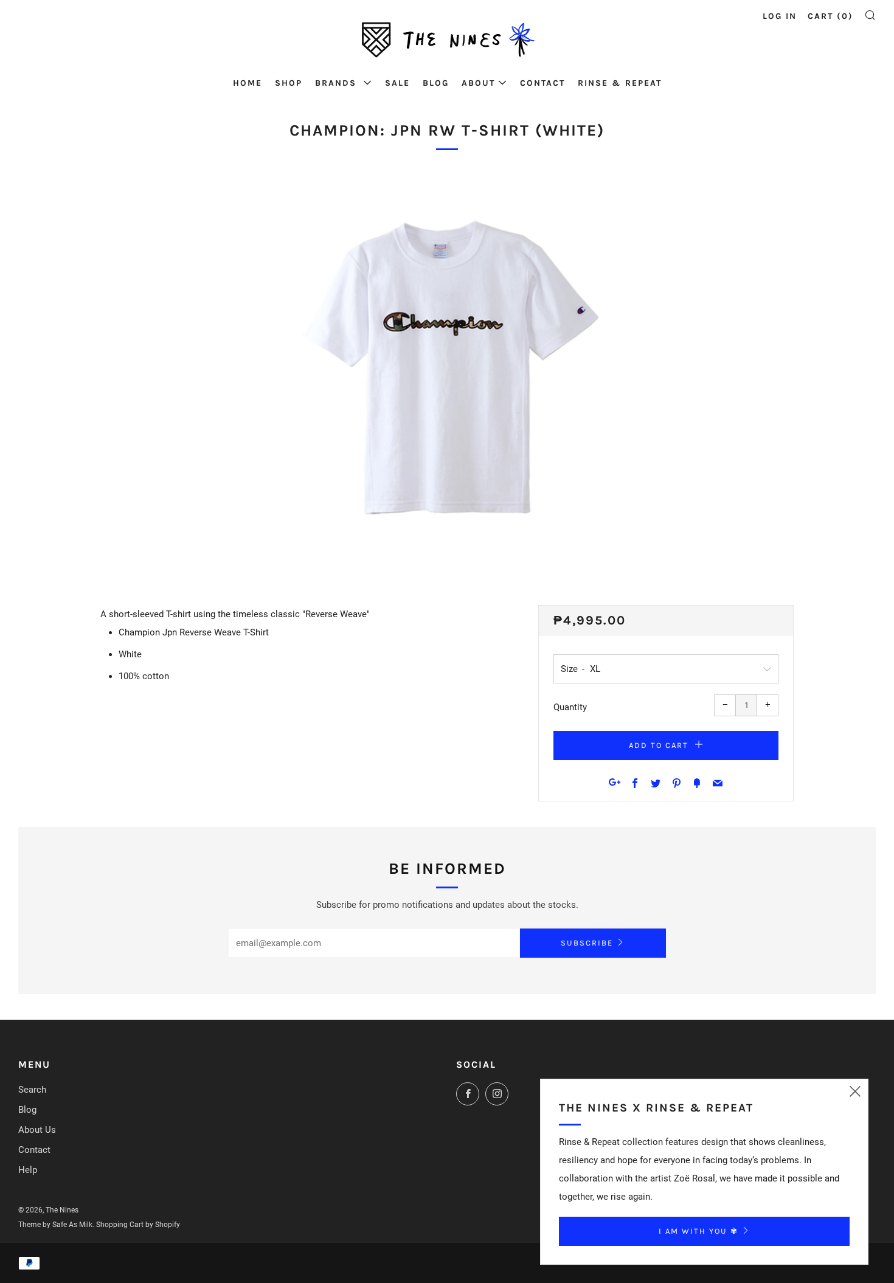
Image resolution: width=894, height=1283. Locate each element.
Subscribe (587, 942)
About (478, 83)
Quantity (570, 707)
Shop (288, 83)
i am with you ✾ (698, 1231)
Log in (780, 16)
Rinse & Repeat (620, 83)
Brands (337, 83)
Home (247, 83)
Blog (436, 83)
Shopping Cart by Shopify (138, 1224)
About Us (37, 1129)
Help (27, 1169)
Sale (397, 83)
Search (32, 1089)
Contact (542, 83)
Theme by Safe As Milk (55, 1224)
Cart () (830, 16)
